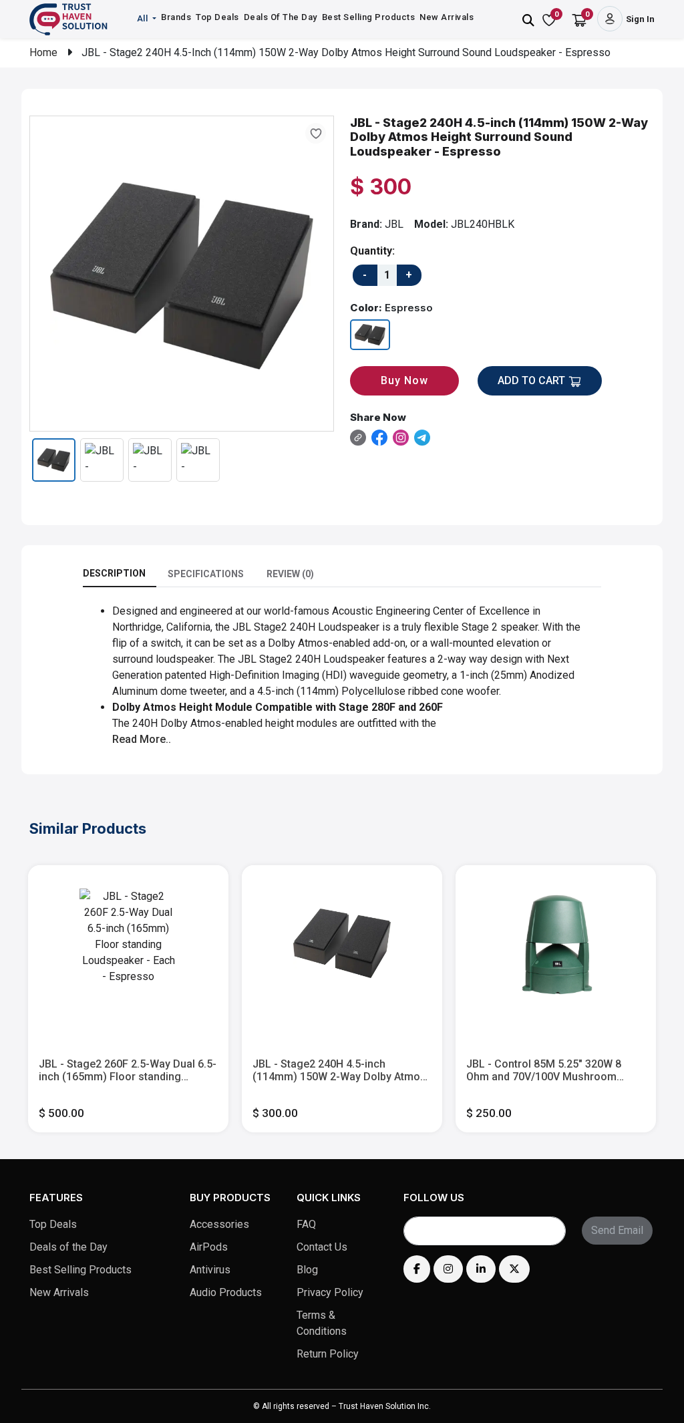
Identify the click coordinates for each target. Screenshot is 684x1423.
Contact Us (322, 1247)
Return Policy (328, 1354)
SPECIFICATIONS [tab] (206, 574)
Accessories (219, 1224)
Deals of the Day (68, 1247)
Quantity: (372, 251)
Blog (307, 1269)
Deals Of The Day (280, 17)
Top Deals (217, 17)
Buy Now (404, 380)
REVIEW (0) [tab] (290, 574)
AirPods (209, 1247)
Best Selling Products (368, 17)
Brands (176, 17)
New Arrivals (446, 17)
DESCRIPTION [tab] (114, 573)
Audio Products (226, 1292)
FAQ (306, 1224)
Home (43, 52)
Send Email (617, 1230)
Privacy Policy (330, 1292)
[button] (148, 18)
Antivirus (210, 1269)
